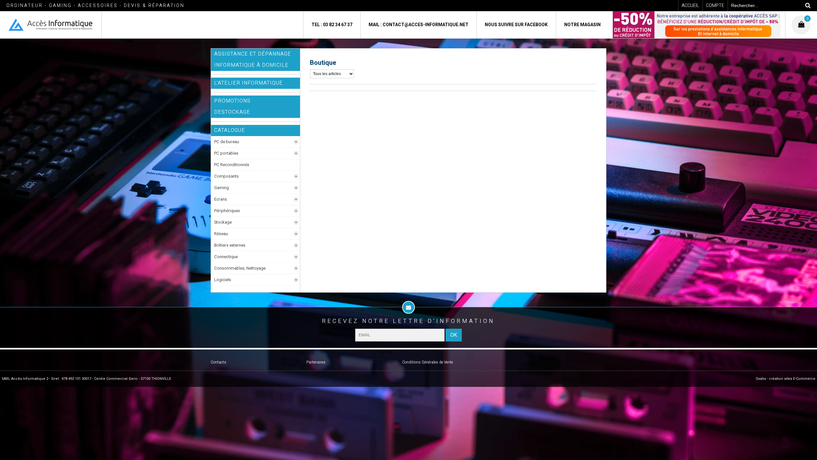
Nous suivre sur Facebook (516, 24)
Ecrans (220, 199)
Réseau (221, 234)
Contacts (218, 362)
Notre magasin (582, 24)
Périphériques (227, 211)
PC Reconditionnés (231, 165)
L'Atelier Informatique (248, 83)
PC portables (226, 153)
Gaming (221, 188)
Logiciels (222, 280)
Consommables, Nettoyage (240, 268)
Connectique (226, 257)
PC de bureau (226, 142)
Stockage (223, 222)
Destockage (232, 112)
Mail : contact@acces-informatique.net (418, 24)
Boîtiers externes (229, 245)
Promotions (232, 101)
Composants (226, 176)
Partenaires (316, 362)
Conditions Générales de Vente (427, 362)
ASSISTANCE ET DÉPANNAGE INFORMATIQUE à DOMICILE (252, 59)
